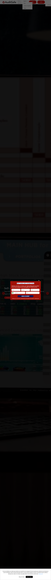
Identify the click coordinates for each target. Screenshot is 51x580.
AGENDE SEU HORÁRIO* (25, 296)
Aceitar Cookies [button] (29, 576)
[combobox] (13, 293)
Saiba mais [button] (41, 573)
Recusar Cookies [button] (22, 576)
